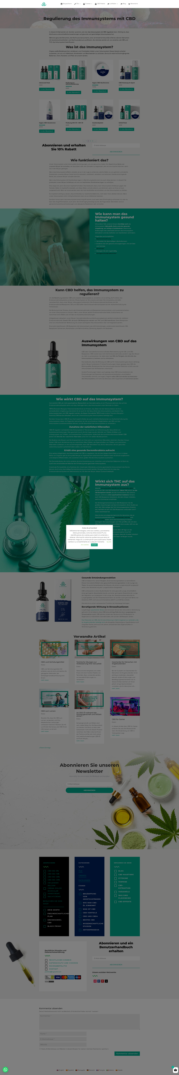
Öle (77, 3)
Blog (124, 3)
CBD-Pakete (101, 3)
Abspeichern (67, 3)
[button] (5, 1069)
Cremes (88, 3)
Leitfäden (112, 3)
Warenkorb (134, 3)
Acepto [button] (94, 544)
